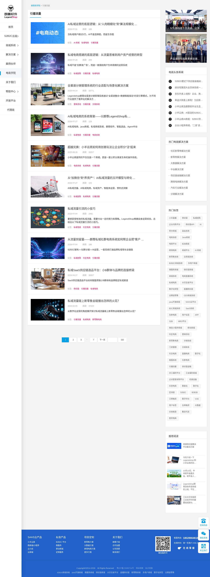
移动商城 (191, 328)
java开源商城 (174, 302)
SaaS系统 (190, 308)
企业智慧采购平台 (176, 379)
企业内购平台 (174, 224)
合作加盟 (116, 545)
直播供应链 (188, 289)
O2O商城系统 (189, 295)
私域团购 (77, 73)
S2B (171, 321)
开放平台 (11, 100)
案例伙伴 (11, 63)
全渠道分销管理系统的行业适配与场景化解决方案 (98, 85)
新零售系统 (173, 257)
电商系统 (96, 135)
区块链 (172, 392)
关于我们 (11, 82)
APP (197, 315)
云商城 (30, 552)
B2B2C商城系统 (175, 263)
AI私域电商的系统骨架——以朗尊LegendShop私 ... (99, 116)
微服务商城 (173, 270)
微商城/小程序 (33, 545)
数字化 (197, 354)
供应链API (190, 224)
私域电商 (85, 43)
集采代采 (185, 412)
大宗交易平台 (187, 283)
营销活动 (77, 104)
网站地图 (139, 568)
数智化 (185, 386)
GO (122, 340)
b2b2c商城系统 (63, 572)
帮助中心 (11, 91)
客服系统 (172, 360)
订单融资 (172, 399)
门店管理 (172, 347)
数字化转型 (173, 289)
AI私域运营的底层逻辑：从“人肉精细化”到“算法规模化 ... (102, 24)
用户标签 (185, 315)
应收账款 (172, 412)
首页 (10, 27)
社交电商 (86, 227)
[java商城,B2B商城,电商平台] (11, 16)
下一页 (102, 340)
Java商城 (186, 237)
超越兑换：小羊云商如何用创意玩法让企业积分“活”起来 (102, 147)
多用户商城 (192, 263)
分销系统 (96, 104)
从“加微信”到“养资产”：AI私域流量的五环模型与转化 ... (101, 177)
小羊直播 (172, 218)
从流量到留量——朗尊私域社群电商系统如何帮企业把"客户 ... (106, 239)
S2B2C (183, 392)
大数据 (197, 405)
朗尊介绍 (116, 542)
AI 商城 (76, 43)
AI (200, 224)
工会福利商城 (191, 373)
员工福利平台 (174, 373)
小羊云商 (31, 542)
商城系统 (11, 45)
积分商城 (172, 231)
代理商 (10, 110)
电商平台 (172, 244)
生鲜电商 (172, 315)
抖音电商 (172, 386)
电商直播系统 (187, 276)
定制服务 (59, 552)
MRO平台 (182, 321)
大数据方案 (88, 545)
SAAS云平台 (191, 302)
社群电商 (185, 360)
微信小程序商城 (175, 328)
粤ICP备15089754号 (125, 568)
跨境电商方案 (89, 549)
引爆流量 (35, 13)
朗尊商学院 (35, 6)
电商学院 (11, 73)
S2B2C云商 (10, 36)
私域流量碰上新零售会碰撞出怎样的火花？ (94, 300)
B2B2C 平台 (61, 542)
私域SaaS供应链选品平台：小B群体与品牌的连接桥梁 (101, 270)
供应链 (76, 289)
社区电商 (86, 258)
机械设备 (193, 379)
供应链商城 (188, 270)
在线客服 (189, 548)
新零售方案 (88, 542)
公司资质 (116, 549)
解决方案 (11, 54)
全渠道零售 (173, 295)
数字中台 (185, 399)
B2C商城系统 (174, 308)
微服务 (58, 545)
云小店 (30, 549)
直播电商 (185, 354)
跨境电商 (172, 250)
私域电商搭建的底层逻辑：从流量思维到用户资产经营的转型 (105, 54)
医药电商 (172, 418)
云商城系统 (188, 257)
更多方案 (88, 552)
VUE (197, 399)
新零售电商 (97, 319)
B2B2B (195, 392)
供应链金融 (186, 367)
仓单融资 (185, 405)
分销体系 (185, 347)
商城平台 (185, 250)
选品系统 (185, 231)
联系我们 (116, 552)
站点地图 (149, 568)
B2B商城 (185, 244)
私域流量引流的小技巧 (81, 208)
